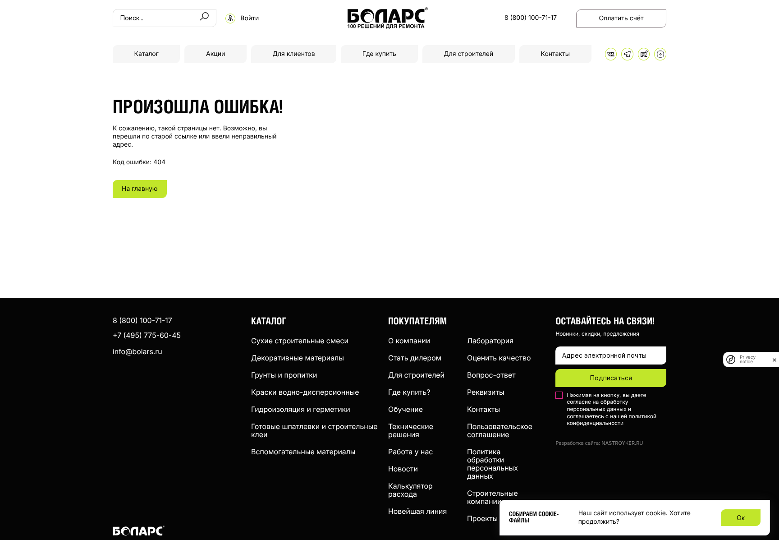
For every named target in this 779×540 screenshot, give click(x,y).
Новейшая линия (417, 511)
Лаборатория (490, 340)
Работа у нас (410, 451)
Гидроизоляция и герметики (300, 409)
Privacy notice (748, 359)
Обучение (405, 409)
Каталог (146, 54)
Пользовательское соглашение (499, 430)
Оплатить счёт (621, 18)
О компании (409, 340)
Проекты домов (494, 518)
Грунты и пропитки (284, 374)
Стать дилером (414, 357)
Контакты (555, 54)
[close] (774, 359)
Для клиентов (293, 54)
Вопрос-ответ (491, 374)
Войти (249, 18)
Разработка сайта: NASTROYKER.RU (599, 443)
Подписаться (611, 378)
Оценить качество (499, 357)
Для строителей (468, 54)
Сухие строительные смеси (299, 340)
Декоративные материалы (297, 357)
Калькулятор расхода (410, 489)
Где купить (379, 54)
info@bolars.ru (137, 351)
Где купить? (409, 392)
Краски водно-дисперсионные (305, 392)
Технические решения (410, 430)
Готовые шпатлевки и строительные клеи (314, 430)
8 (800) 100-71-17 (530, 18)
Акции (215, 54)
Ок (741, 518)
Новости (403, 468)
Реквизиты (485, 392)
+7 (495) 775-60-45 (147, 335)
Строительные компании (492, 497)
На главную (140, 189)
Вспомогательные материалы (303, 451)
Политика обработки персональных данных (492, 463)
